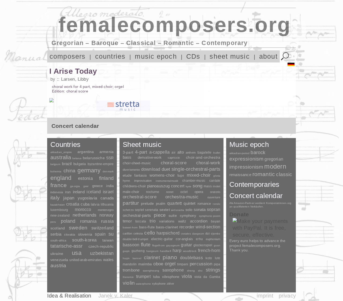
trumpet (143, 276)
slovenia (85, 234)
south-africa (58, 240)
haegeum (152, 251)
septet (139, 210)
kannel (137, 258)
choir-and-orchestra (203, 157)
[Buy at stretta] (123, 106)
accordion (198, 221)
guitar (186, 244)
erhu (199, 239)
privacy (287, 296)
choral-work (208, 162)
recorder (186, 227)
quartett (174, 203)
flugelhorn (158, 245)
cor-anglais (184, 239)
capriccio (174, 157)
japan (68, 197)
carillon (127, 233)
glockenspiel (202, 245)
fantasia (140, 175)
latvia (95, 204)
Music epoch (249, 144)
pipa (217, 264)
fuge (180, 175)
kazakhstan (57, 204)
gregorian (273, 159)
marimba (145, 264)
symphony (188, 216)
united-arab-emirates (85, 260)
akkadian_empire (61, 152)
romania (88, 221)
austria (58, 265)
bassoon (131, 245)
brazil (67, 163)
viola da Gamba (207, 277)
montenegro (106, 209)
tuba (156, 277)
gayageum (173, 245)
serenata (151, 210)
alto (180, 152)
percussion (201, 263)
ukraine (56, 254)
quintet (189, 203)
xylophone (159, 283)
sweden (78, 228)
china (69, 170)
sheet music (230, 56)
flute (146, 244)
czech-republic (101, 246)
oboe (158, 263)
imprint (265, 296)
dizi (207, 233)
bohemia (55, 171)
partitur (131, 203)
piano (170, 257)
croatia (72, 204)
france (58, 185)
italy (55, 197)
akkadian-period (239, 153)
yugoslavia (87, 198)
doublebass (191, 257)
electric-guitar (162, 239)
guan (217, 245)
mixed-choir (199, 175)
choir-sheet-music (137, 163)
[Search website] (285, 56)
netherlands (84, 215)
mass (208, 186)
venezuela (59, 260)
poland (68, 221)
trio (153, 221)
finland (106, 178)
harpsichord (168, 233)
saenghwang (151, 270)
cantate (214, 181)
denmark (108, 171)
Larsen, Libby (75, 79)
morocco (83, 209)
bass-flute (147, 227)
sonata (200, 209)
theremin (128, 277)
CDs (193, 56)
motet (216, 186)
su (111, 234)
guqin (126, 251)
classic (284, 174)
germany (88, 170)
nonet (170, 192)
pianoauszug (158, 186)
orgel (170, 263)
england (61, 177)
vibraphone (170, 277)
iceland (94, 191)
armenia (106, 152)
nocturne (152, 192)
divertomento (131, 169)
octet (184, 192)
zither (170, 283)
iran (68, 192)
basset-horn (130, 227)
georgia (75, 186)
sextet (164, 210)
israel (108, 191)
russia (107, 221)
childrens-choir (134, 186)
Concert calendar (256, 195)
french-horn (209, 250)
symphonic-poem (209, 215)
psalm (161, 204)
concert (177, 186)
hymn (126, 180)
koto (209, 258)
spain (100, 234)
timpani (182, 264)
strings (213, 270)
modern (275, 166)
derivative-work (150, 157)
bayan (215, 221)
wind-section (208, 226)
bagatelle (204, 152)
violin (129, 283)
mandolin (130, 264)
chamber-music (193, 180)
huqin (126, 258)
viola (187, 276)
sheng (191, 270)
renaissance (240, 174)
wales (108, 259)
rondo (216, 203)
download (150, 169)
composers (68, 56)
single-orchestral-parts (196, 169)
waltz (182, 221)
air (173, 152)
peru (53, 221)
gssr (85, 186)
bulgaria (79, 164)
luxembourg (59, 210)
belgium (55, 164)
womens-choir (162, 175)
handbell (165, 251)
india (110, 186)
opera (199, 192)
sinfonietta (177, 210)
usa (76, 253)
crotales (186, 233)
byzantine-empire (101, 164)
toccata (140, 221)
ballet (216, 152)
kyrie (189, 186)
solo (189, 209)
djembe (215, 233)
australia (60, 157)
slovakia (69, 234)
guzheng (138, 251)
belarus (77, 158)
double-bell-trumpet (135, 239)
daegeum (198, 233)
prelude (147, 204)
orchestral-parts (137, 215)
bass (127, 157)
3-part (128, 152)
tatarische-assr (66, 246)
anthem (191, 152)
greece (97, 186)
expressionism (246, 159)
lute (217, 258)
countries (110, 56)
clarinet (152, 257)
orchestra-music (182, 196)
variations (166, 221)
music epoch (156, 56)
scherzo (128, 209)
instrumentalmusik (167, 180)
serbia (55, 234)
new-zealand (60, 215)
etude (127, 175)
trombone (131, 270)
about (268, 56)
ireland (79, 191)
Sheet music (142, 144)
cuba (85, 204)
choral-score (174, 162)
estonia (85, 178)
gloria (216, 175)
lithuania (107, 204)
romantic (263, 174)
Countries (65, 144)
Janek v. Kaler (115, 296)
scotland (57, 228)
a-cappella (159, 152)
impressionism (246, 167)
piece (160, 215)
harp (177, 250)
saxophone (173, 269)
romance (204, 204)
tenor (127, 221)
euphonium (213, 239)
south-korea (84, 240)
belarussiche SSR (98, 158)
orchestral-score (139, 196)
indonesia (56, 192)
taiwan (108, 240)
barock (258, 152)
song (198, 185)
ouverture (213, 197)
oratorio (215, 192)
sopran (213, 209)
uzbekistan (102, 253)
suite (173, 215)
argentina (85, 152)
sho (200, 270)
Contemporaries (254, 184)
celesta (138, 233)
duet (166, 169)
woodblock (189, 251)
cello (149, 233)
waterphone (143, 283)
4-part (141, 152)
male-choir (131, 192)
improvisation (143, 180)
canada (107, 198)
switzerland (102, 228)
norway (106, 215)
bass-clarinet (167, 227)
